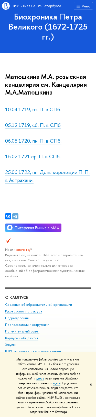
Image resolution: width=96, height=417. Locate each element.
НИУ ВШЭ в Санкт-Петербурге (36, 5)
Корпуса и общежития (21, 338)
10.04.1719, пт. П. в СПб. (33, 109)
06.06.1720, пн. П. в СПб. (33, 140)
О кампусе (16, 297)
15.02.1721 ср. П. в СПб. (33, 156)
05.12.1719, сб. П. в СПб (33, 125)
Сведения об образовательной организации (38, 304)
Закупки (10, 344)
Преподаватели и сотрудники (27, 324)
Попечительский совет (22, 331)
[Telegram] (15, 216)
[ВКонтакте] (8, 216)
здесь (40, 378)
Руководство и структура (23, 311)
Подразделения (17, 318)
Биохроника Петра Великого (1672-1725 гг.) (48, 26)
